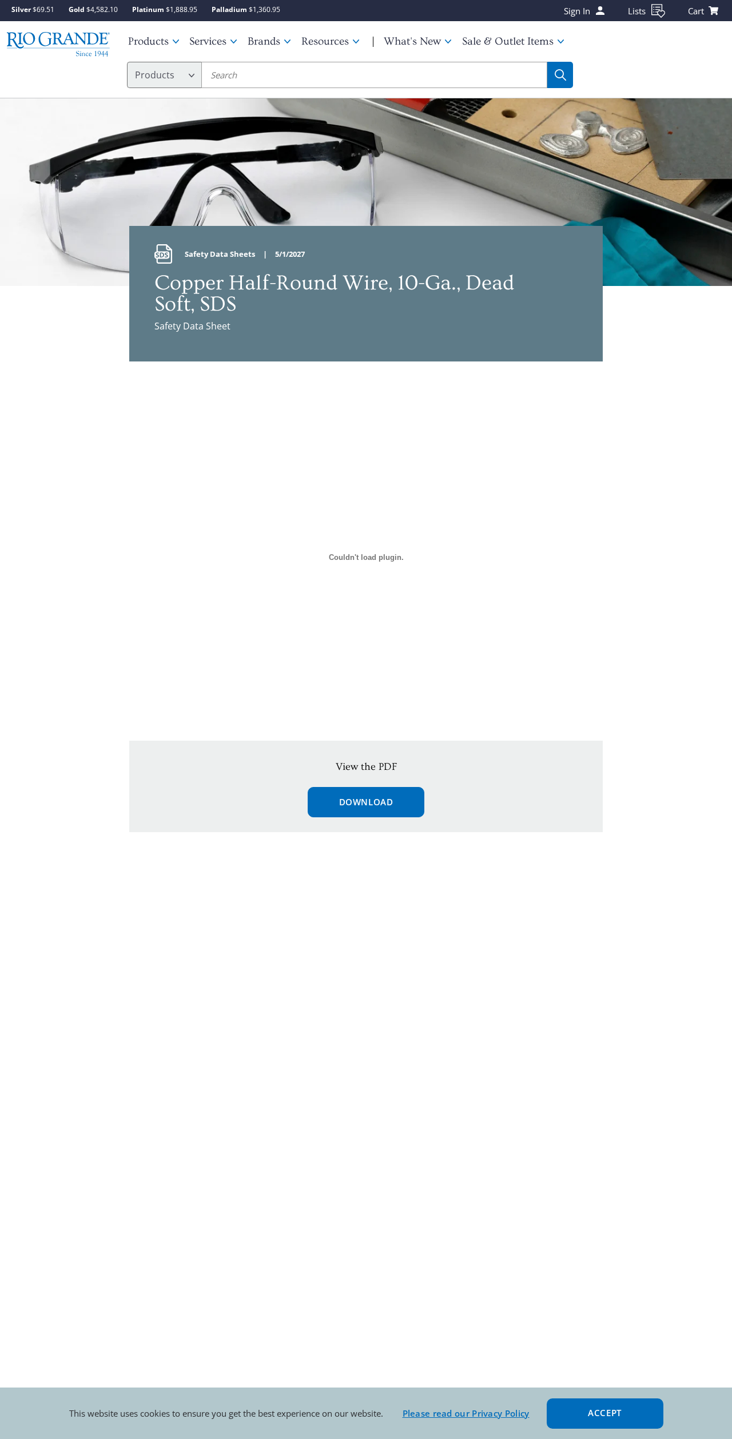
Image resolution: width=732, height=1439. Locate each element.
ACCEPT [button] (605, 1412)
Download (366, 802)
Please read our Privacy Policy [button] (466, 1413)
